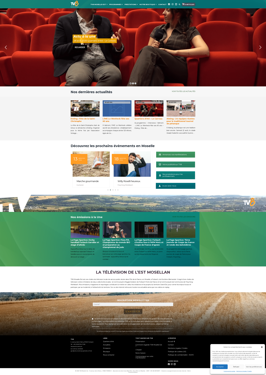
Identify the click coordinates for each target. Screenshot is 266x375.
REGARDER (80, 47)
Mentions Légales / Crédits (244, 371)
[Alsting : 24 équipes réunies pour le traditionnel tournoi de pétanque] (181, 108)
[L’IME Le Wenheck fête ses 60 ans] (117, 108)
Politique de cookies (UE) (177, 351)
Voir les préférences (254, 367)
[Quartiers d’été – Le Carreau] (149, 108)
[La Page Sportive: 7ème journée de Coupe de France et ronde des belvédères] (181, 230)
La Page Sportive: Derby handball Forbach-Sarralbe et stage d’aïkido (85, 242)
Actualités (106, 345)
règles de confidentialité (129, 331)
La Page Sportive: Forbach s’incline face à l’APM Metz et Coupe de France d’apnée (149, 242)
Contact (171, 345)
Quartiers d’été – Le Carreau (148, 119)
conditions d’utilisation (154, 331)
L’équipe (138, 349)
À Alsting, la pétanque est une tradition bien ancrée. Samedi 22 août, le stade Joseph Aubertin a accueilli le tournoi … (181, 130)
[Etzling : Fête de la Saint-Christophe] (85, 108)
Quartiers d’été (108, 341)
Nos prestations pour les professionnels (173, 175)
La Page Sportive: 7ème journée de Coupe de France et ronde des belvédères (181, 242)
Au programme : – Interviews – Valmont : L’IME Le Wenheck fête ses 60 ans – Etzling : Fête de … (149, 125)
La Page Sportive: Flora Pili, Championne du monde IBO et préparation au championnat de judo (116, 243)
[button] (262, 347)
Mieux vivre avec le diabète (132, 181)
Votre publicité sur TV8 (172, 164)
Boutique (106, 351)
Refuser (236, 367)
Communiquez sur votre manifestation (144, 357)
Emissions (106, 348)
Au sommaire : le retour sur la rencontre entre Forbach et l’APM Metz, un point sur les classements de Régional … (149, 251)
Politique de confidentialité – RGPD (181, 355)
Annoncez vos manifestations (175, 155)
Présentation (140, 341)
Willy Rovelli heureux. (88, 181)
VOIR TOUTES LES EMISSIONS (183, 217)
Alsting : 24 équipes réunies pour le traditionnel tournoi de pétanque (181, 121)
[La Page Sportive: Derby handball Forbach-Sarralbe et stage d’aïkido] (85, 230)
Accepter (220, 367)
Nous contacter (108, 355)
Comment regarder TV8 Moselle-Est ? (148, 345)
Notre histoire (140, 353)
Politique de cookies (229, 371)
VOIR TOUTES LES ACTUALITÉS (183, 91)
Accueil (170, 341)
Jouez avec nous (169, 186)
